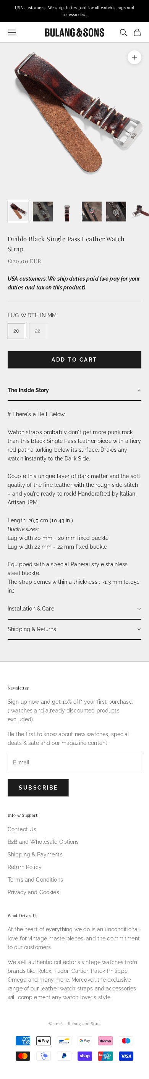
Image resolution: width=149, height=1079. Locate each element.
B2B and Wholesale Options (43, 842)
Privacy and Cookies (33, 892)
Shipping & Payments (35, 854)
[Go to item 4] (91, 211)
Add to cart (74, 360)
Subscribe (38, 788)
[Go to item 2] (42, 211)
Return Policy (25, 867)
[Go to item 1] (18, 211)
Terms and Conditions (35, 880)
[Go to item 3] (67, 211)
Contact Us (22, 829)
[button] (74, 391)
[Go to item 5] (116, 211)
